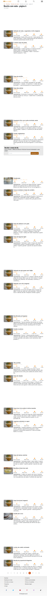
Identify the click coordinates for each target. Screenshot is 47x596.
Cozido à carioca (18, 329)
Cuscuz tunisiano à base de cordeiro (23, 190)
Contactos (27, 578)
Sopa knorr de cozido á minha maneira (24, 408)
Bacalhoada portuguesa (20, 316)
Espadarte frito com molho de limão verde (25, 120)
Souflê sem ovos (18, 513)
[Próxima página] (36, 573)
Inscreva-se (34, 153)
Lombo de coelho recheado (21, 547)
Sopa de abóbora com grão (21, 223)
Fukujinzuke (16, 178)
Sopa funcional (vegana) (20, 500)
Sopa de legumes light (19, 237)
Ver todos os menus (8, 582)
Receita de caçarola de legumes (22, 560)
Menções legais (28, 584)
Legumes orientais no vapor (21, 421)
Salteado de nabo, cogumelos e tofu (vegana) (26, 31)
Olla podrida (16, 363)
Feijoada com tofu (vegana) (21, 283)
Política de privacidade (30, 580)
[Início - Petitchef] (4, 4)
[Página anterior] (11, 573)
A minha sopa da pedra (20, 42)
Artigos (6, 586)
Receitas (6, 578)
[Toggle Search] (33, 1)
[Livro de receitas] (18, 1)
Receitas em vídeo (8, 580)
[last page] (39, 573)
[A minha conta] (26, 1)
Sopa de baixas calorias (20, 455)
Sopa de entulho (18, 76)
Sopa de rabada (18, 376)
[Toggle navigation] (42, 1)
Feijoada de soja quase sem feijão (23, 270)
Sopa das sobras (18, 88)
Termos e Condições (29, 582)
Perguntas (6, 584)
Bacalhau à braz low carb (20, 468)
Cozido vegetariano (19, 133)
